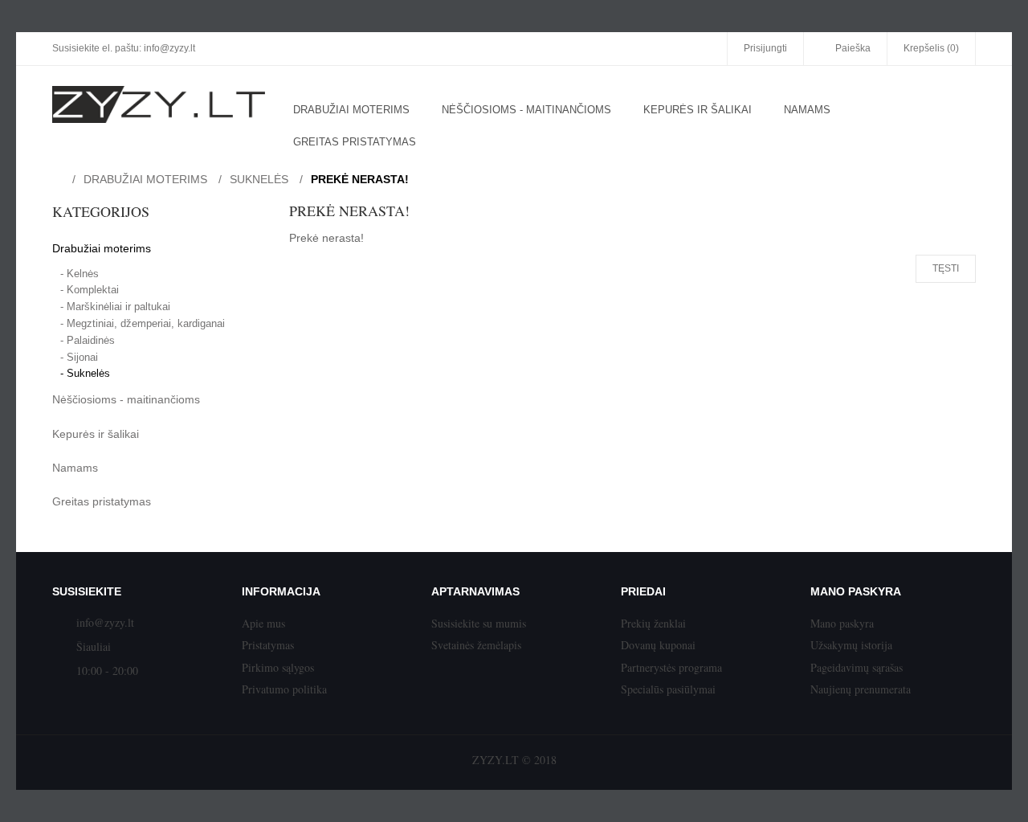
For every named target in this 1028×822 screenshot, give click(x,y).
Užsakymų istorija (851, 644)
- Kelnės (79, 274)
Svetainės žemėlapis (476, 644)
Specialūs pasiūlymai (668, 689)
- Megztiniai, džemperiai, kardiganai (142, 323)
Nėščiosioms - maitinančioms (126, 399)
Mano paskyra (842, 623)
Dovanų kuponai (658, 644)
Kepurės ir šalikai (95, 433)
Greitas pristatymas (101, 501)
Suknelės (259, 179)
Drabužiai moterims (145, 179)
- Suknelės (85, 373)
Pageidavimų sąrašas (856, 667)
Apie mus (263, 623)
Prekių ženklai (653, 623)
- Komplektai (89, 290)
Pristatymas (268, 644)
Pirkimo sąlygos (278, 667)
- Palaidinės (87, 340)
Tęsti (945, 268)
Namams (75, 467)
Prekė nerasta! (360, 179)
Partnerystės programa (671, 667)
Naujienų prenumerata (860, 689)
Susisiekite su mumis (478, 623)
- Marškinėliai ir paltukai (115, 307)
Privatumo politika (284, 689)
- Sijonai (79, 357)
